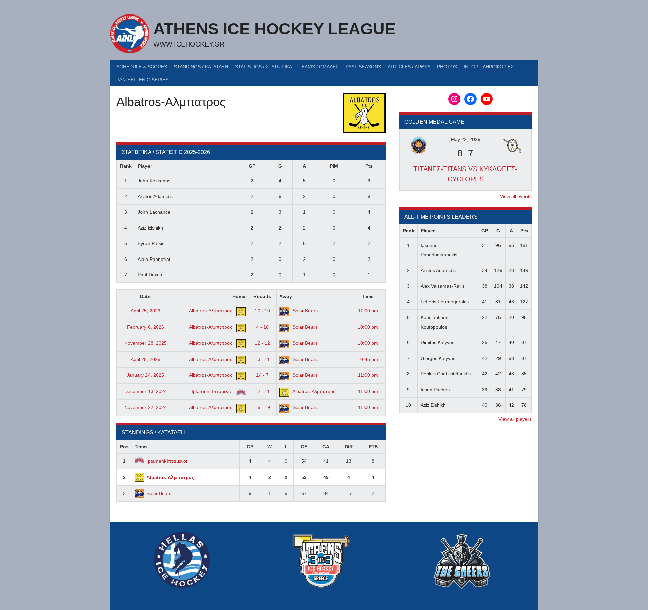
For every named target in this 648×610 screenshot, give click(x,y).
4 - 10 (262, 327)
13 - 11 (262, 359)
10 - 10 (262, 310)
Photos (447, 66)
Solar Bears (304, 310)
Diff (349, 446)
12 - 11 (262, 391)
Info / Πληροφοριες (489, 66)
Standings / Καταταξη (201, 66)
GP (252, 166)
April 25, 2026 (145, 310)
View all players (515, 419)
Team (141, 446)
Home (238, 296)
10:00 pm (368, 327)
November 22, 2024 (145, 407)
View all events (516, 196)
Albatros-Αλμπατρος (211, 310)
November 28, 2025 (145, 343)
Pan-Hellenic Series (142, 79)
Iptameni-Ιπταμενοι (213, 391)
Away (285, 296)
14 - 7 (262, 375)
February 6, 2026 (145, 327)
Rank (126, 166)
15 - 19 (262, 407)
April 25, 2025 (145, 359)
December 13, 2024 (145, 391)
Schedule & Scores (141, 66)
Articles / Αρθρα (409, 66)
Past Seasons (363, 66)
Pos (124, 446)
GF (304, 446)
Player (145, 166)
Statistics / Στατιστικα (263, 66)
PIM (334, 166)
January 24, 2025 (145, 375)
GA (325, 446)
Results (262, 296)
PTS (373, 446)
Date (145, 296)
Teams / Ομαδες (319, 66)
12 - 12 (262, 343)
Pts (369, 166)
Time (368, 296)
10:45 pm (368, 359)
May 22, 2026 (465, 139)
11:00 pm (368, 310)
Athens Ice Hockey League (274, 29)
